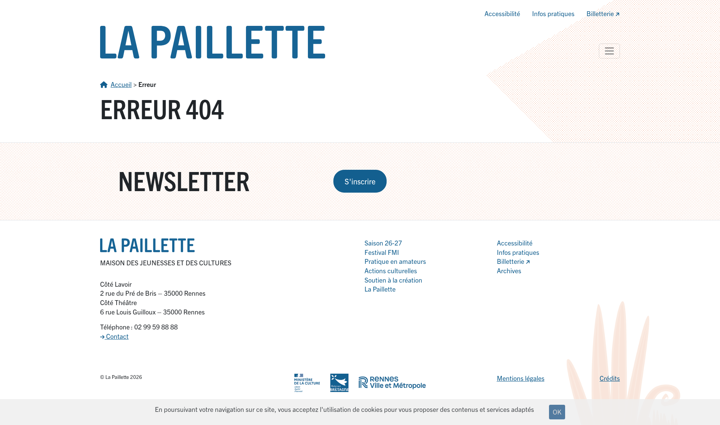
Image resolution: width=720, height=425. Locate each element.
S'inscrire (360, 181)
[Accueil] (212, 41)
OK (557, 411)
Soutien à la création (393, 279)
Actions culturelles (390, 270)
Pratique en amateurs (395, 261)
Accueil (121, 84)
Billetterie (600, 13)
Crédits (610, 378)
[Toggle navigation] (609, 50)
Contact (117, 336)
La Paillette (380, 288)
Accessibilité (502, 13)
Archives (509, 270)
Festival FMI (381, 252)
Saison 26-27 (383, 242)
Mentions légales (520, 378)
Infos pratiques (553, 13)
